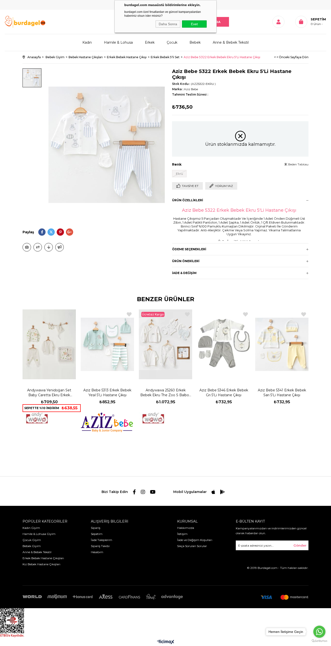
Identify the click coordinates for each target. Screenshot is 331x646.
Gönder (300, 545)
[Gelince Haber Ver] (59, 247)
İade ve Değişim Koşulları (194, 540)
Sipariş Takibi (100, 546)
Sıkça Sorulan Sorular (192, 546)
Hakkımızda (185, 528)
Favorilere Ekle (71, 314)
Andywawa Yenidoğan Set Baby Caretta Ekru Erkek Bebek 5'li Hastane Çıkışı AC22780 (49, 392)
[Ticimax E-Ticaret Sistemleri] (165, 642)
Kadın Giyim (31, 528)
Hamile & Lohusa (118, 42)
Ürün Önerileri (185, 261)
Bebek (195, 42)
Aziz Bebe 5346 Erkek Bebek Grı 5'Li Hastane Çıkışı (223, 392)
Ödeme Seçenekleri (189, 249)
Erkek (150, 42)
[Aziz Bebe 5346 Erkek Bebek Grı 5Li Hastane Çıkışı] (223, 344)
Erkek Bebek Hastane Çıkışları (43, 558)
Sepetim (96, 534)
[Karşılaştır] (37, 247)
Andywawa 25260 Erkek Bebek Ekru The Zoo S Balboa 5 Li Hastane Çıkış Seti (165, 392)
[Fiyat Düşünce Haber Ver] (48, 247)
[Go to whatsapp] (319, 632)
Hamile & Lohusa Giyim (39, 534)
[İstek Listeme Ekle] (27, 247)
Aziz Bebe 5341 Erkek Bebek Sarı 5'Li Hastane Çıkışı (282, 392)
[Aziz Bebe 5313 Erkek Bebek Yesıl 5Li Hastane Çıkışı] (107, 344)
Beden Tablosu (297, 164)
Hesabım (97, 552)
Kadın (87, 42)
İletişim (182, 534)
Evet (194, 24)
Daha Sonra (168, 24)
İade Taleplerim (101, 540)
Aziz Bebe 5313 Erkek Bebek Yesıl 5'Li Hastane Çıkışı (107, 392)
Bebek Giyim (32, 546)
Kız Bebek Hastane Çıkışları (41, 564)
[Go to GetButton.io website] (319, 641)
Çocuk (172, 42)
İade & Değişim (184, 273)
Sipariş (95, 528)
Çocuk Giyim (32, 540)
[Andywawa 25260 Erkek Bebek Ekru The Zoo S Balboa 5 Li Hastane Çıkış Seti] (165, 344)
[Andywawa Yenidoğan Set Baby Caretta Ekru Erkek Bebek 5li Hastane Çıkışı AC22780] (49, 344)
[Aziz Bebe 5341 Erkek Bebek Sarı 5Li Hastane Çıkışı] (281, 344)
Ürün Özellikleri (187, 200)
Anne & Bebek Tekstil (231, 42)
